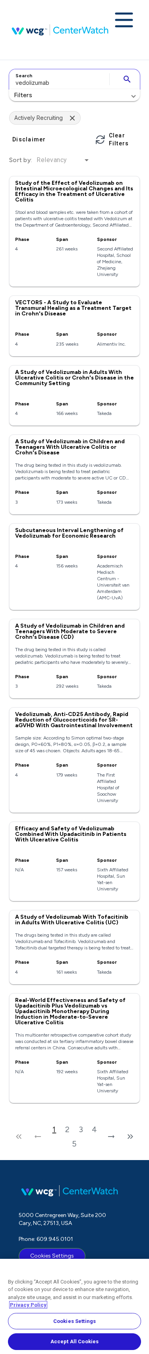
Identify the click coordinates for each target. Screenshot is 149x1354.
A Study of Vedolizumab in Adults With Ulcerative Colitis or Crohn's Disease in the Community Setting (74, 378)
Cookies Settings (52, 1255)
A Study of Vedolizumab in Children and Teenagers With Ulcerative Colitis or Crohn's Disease (70, 447)
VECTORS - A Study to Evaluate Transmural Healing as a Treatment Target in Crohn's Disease (73, 308)
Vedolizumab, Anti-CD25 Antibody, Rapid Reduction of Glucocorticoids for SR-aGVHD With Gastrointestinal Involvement (74, 720)
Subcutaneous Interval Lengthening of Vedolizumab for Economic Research (69, 533)
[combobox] (58, 79)
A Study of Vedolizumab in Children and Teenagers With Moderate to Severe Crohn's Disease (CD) (70, 631)
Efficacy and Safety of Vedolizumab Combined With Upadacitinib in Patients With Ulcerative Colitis (70, 834)
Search (23, 75)
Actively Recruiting (38, 117)
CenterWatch (60, 30)
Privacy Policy (28, 1305)
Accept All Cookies (74, 1341)
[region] (74, 1306)
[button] (74, 95)
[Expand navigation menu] (124, 20)
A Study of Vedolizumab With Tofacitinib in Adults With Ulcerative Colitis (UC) (71, 920)
